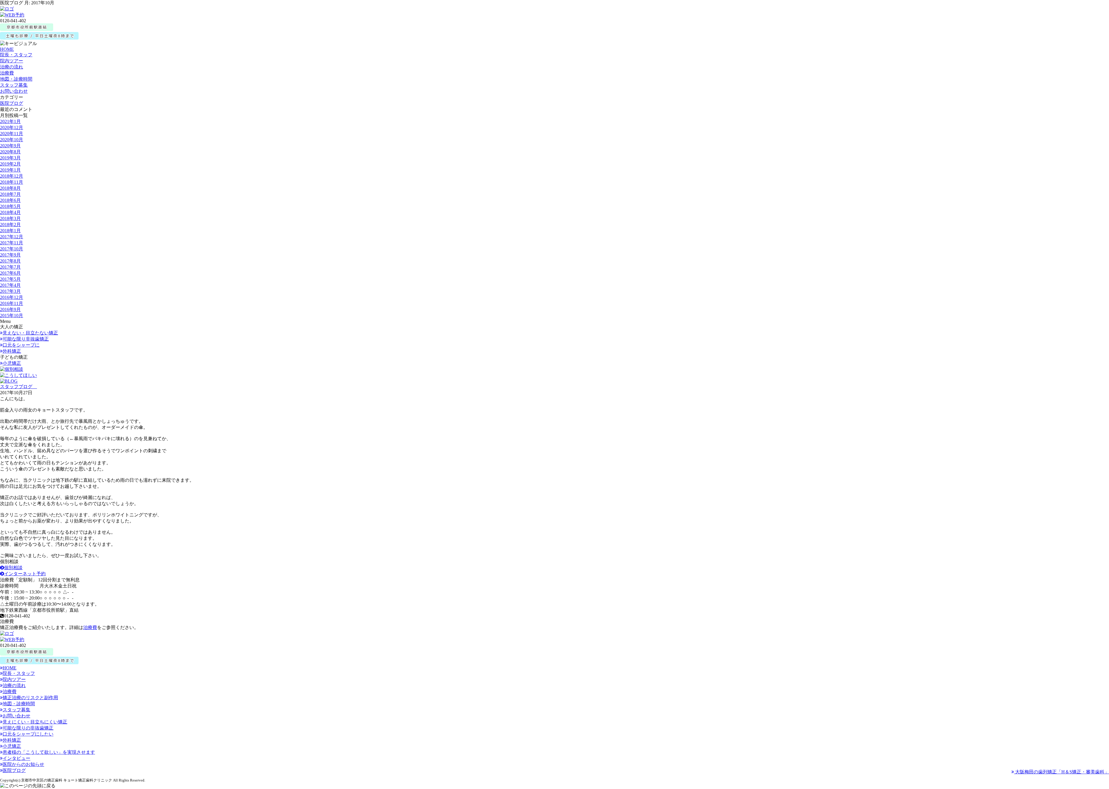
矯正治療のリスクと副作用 (30, 697)
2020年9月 (10, 145)
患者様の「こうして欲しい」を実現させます (49, 752)
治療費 (7, 72)
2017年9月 (10, 254)
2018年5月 (10, 206)
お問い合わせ (14, 91)
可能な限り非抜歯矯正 (26, 338)
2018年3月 (10, 218)
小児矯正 (12, 363)
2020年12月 (11, 127)
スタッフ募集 (14, 85)
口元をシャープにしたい (28, 734)
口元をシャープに (21, 345)
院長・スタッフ (16, 54)
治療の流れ (11, 66)
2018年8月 (10, 188)
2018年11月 (11, 182)
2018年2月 (10, 224)
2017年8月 (10, 260)
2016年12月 (11, 297)
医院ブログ (11, 103)
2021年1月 (10, 121)
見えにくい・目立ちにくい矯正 (35, 721)
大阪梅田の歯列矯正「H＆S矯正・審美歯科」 (1061, 771)
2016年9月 (10, 309)
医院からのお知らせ (23, 764)
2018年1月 (10, 230)
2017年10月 (11, 248)
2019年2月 (10, 163)
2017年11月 (11, 242)
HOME (7, 49)
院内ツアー (11, 60)
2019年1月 (10, 170)
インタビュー (16, 758)
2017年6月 (10, 273)
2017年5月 (10, 279)
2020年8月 (10, 151)
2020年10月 (11, 139)
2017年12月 (11, 236)
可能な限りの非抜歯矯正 (28, 727)
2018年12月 (11, 176)
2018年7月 (10, 194)
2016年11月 (11, 303)
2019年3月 (10, 157)
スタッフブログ (18, 386)
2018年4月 (10, 212)
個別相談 (13, 567)
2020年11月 (11, 133)
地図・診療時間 (16, 79)
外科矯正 (12, 351)
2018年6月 (10, 200)
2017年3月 (10, 291)
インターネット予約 (25, 573)
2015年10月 (11, 315)
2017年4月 (10, 285)
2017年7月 (10, 267)
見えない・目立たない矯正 (30, 332)
